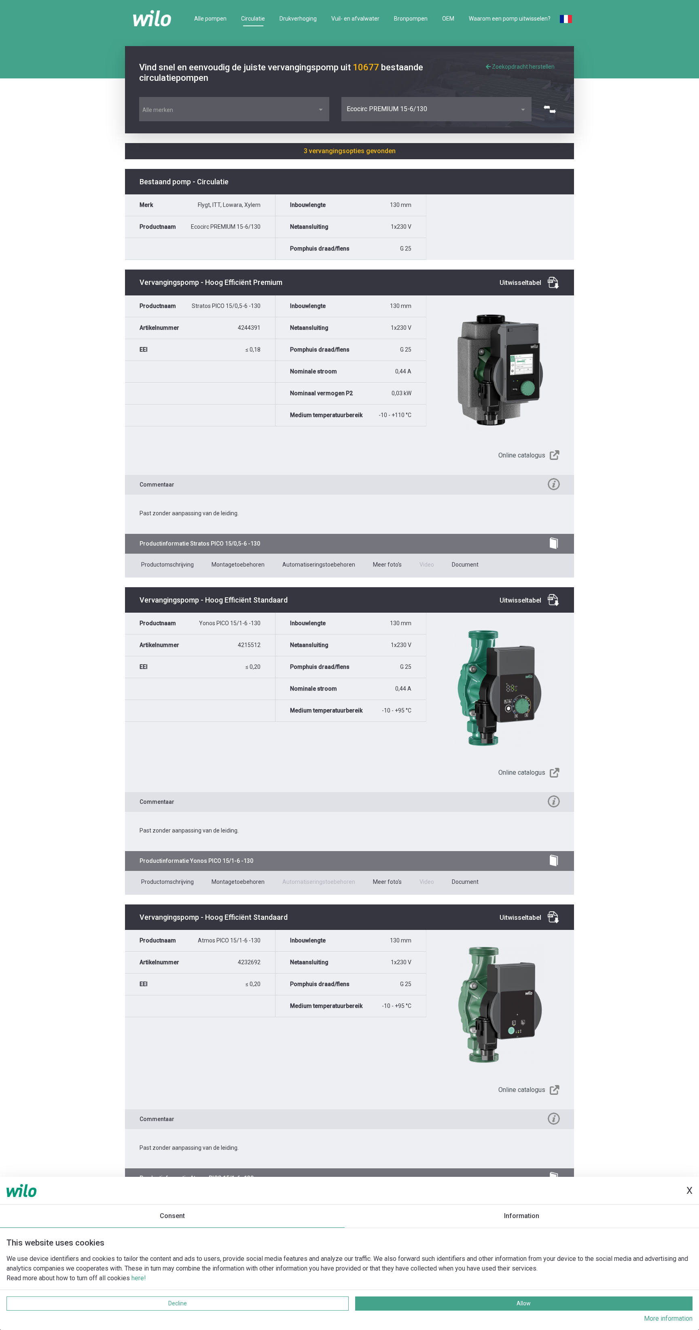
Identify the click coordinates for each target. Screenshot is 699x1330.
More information (668, 1318)
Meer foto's (387, 564)
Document (465, 564)
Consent (172, 1216)
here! (138, 1278)
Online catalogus (521, 455)
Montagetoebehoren (238, 564)
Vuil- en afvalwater (355, 18)
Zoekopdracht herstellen (523, 66)
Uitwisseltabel (520, 283)
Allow (524, 1303)
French (566, 19)
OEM (448, 18)
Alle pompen (210, 18)
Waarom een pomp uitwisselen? (510, 18)
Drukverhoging (298, 18)
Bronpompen (411, 18)
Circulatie (253, 18)
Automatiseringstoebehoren (318, 564)
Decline (177, 1303)
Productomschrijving (167, 564)
